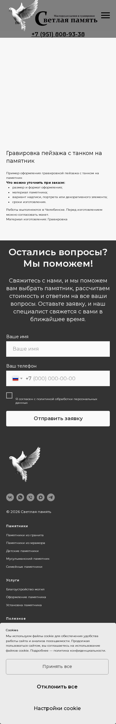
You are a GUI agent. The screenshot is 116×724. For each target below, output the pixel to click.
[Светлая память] (41, 497)
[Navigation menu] (105, 15)
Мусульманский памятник (27, 559)
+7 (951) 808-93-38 (58, 34)
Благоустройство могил (25, 589)
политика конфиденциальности (79, 651)
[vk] (10, 497)
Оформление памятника (26, 597)
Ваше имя (17, 336)
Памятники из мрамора (25, 543)
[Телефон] (30, 497)
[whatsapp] (20, 497)
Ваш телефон (21, 366)
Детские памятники (22, 551)
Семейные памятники (24, 567)
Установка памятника (24, 605)
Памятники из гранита (25, 535)
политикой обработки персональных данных (56, 401)
